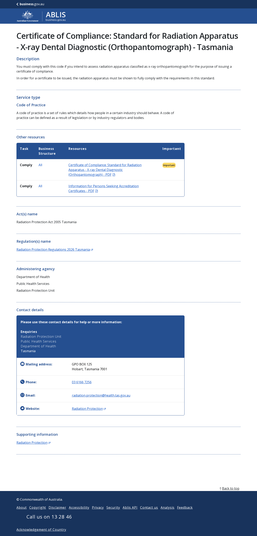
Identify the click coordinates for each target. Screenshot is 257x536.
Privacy (98, 507)
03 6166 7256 (82, 382)
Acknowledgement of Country (41, 529)
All (40, 165)
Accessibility (79, 507)
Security (113, 507)
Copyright (37, 507)
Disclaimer (57, 507)
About (21, 507)
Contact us (149, 507)
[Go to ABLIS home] (41, 16)
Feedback (185, 507)
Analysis (167, 507)
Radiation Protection (89, 408)
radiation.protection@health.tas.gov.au (101, 395)
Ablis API (130, 507)
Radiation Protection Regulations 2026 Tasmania (54, 249)
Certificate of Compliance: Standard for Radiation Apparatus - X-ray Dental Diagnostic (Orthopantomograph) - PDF (105, 170)
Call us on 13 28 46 (49, 516)
